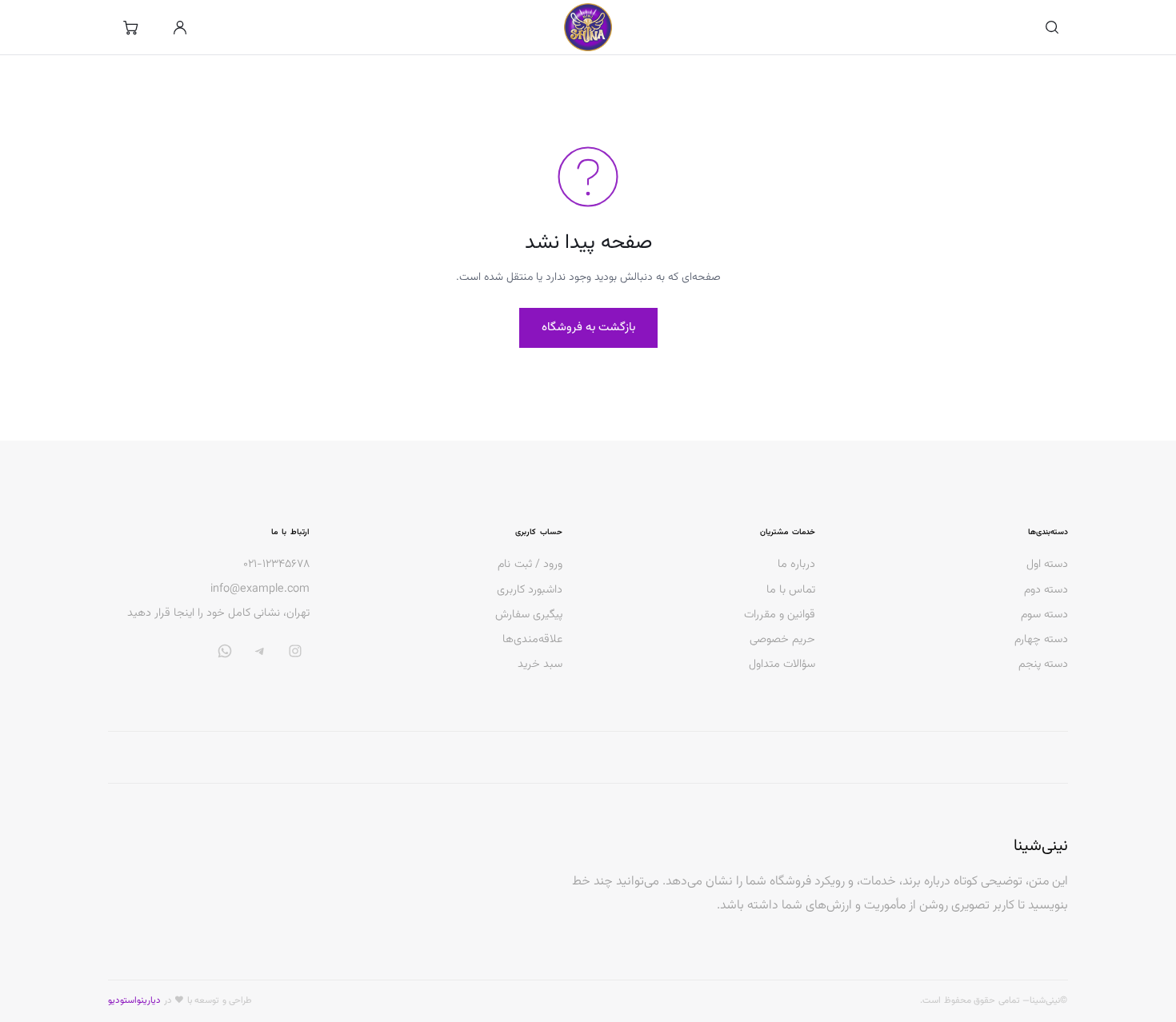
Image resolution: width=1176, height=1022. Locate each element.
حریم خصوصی (782, 639)
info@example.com (260, 589)
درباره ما (796, 564)
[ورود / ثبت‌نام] (180, 27)
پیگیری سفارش (528, 614)
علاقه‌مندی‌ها (532, 639)
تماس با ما (790, 590)
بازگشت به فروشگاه (588, 327)
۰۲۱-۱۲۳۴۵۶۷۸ (276, 564)
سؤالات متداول (782, 664)
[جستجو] (1052, 27)
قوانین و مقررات (779, 614)
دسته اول (1047, 564)
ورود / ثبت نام (530, 564)
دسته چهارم (1041, 639)
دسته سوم (1044, 614)
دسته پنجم (1043, 664)
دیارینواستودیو (134, 1000)
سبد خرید (540, 664)
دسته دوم (1046, 590)
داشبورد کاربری (529, 590)
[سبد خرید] (130, 27)
